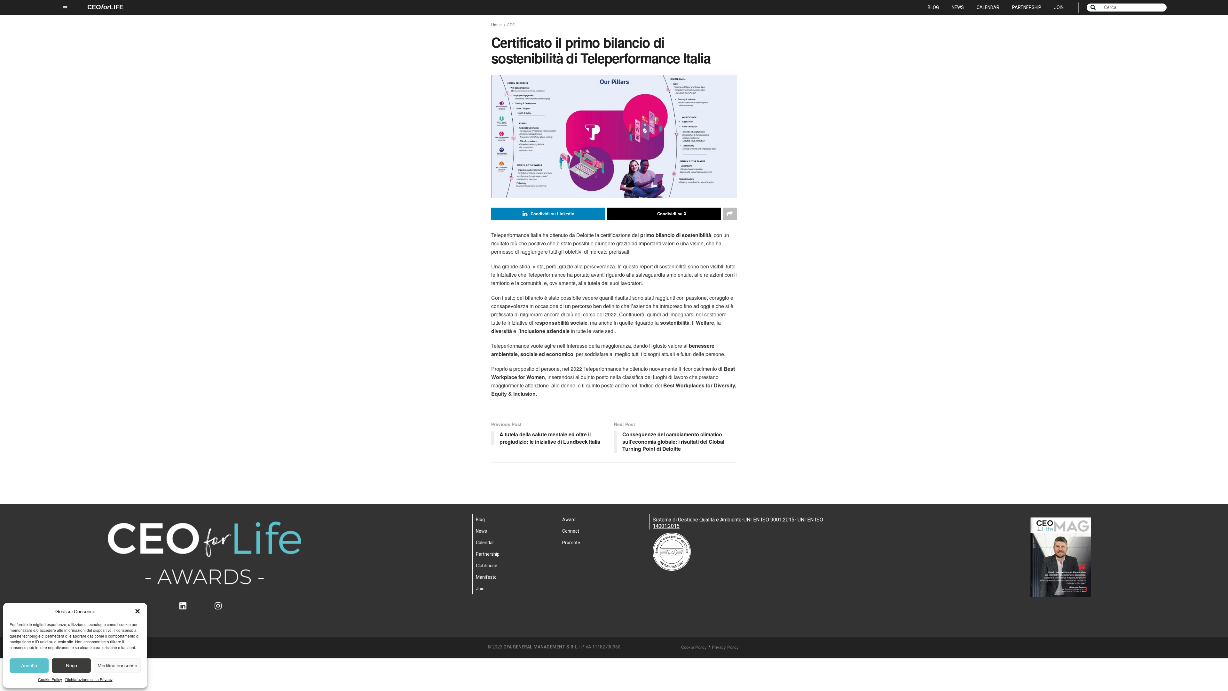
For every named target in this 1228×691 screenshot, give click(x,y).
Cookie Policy (50, 679)
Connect (570, 531)
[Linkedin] (187, 610)
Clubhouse (486, 565)
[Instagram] (222, 610)
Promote (571, 542)
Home (496, 24)
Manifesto (486, 577)
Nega (71, 665)
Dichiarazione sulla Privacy (89, 679)
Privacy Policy (725, 647)
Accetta (29, 665)
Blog (933, 7)
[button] (137, 611)
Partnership (1026, 7)
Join (1059, 7)
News (958, 7)
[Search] (1093, 7)
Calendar (988, 7)
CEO (511, 24)
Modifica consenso (117, 665)
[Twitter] (205, 610)
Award (569, 519)
